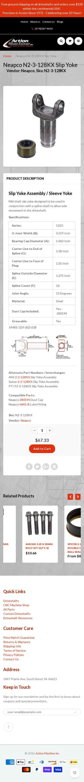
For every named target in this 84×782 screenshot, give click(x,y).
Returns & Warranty (16, 642)
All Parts (9, 609)
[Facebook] (8, 727)
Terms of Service (14, 650)
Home (24, 21)
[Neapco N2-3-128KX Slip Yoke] (42, 125)
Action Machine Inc (47, 753)
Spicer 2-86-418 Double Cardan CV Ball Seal (64, 547)
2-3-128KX (22, 377)
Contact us (48, 21)
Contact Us (11, 659)
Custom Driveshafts (16, 613)
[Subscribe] (75, 712)
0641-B (25, 404)
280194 (25, 400)
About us (35, 21)
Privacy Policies (13, 655)
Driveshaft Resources (18, 618)
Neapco (26, 420)
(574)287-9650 (44, 28)
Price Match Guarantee (19, 637)
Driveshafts (11, 601)
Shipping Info (12, 646)
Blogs (60, 21)
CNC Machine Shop (16, 605)
